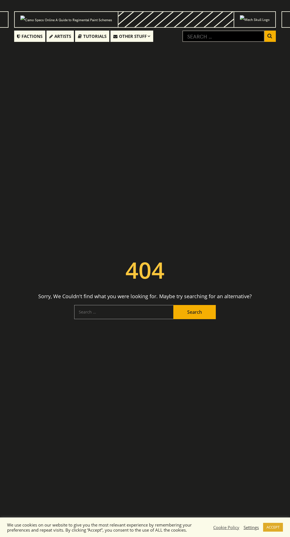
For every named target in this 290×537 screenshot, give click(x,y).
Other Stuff (133, 36)
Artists (62, 36)
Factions (32, 36)
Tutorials (94, 36)
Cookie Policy (226, 527)
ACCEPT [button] (273, 527)
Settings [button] (251, 527)
